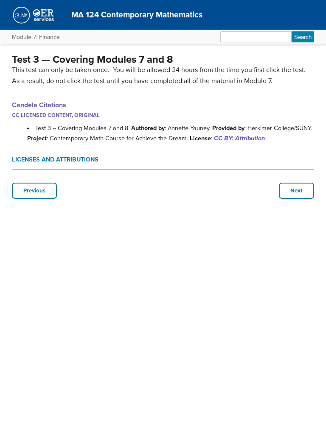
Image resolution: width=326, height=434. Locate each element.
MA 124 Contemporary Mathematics (136, 14)
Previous (34, 190)
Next (296, 190)
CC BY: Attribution (239, 138)
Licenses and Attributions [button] (55, 159)
